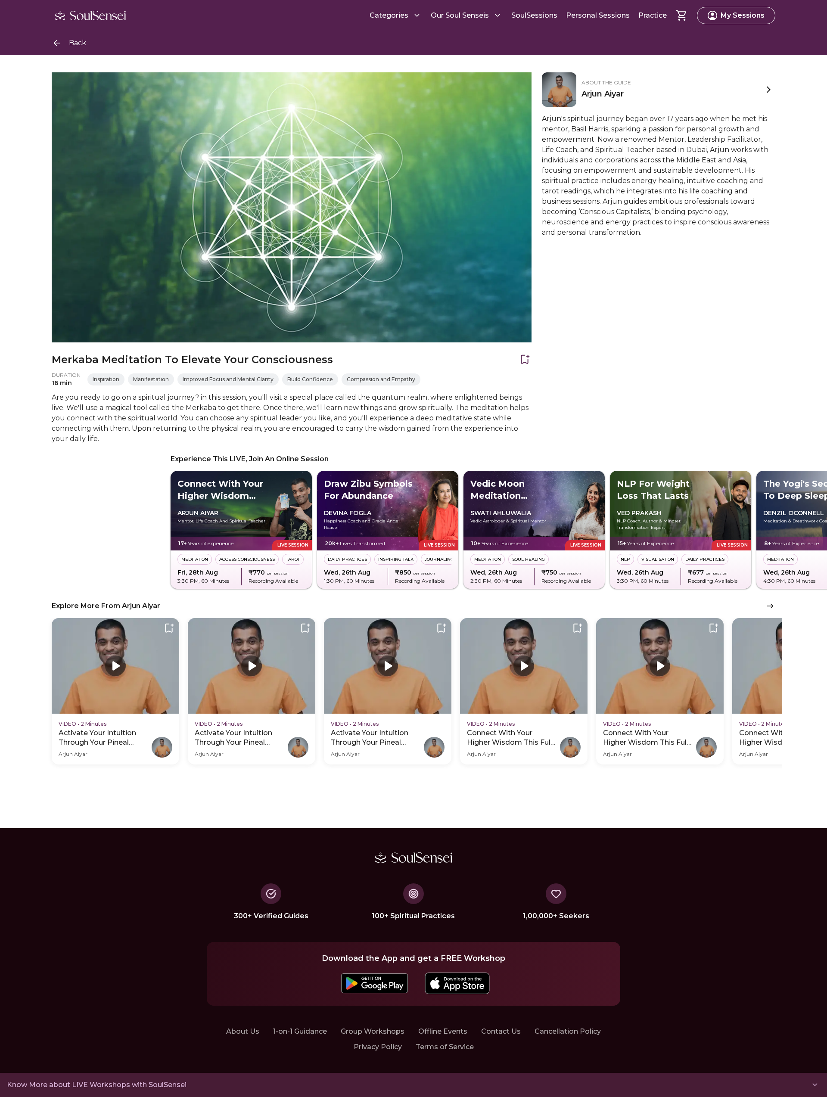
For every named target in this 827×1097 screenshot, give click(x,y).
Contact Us (501, 1031)
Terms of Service (445, 1047)
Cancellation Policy (568, 1031)
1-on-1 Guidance (300, 1031)
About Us (242, 1031)
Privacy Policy (378, 1047)
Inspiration (106, 379)
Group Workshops (372, 1031)
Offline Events (442, 1031)
